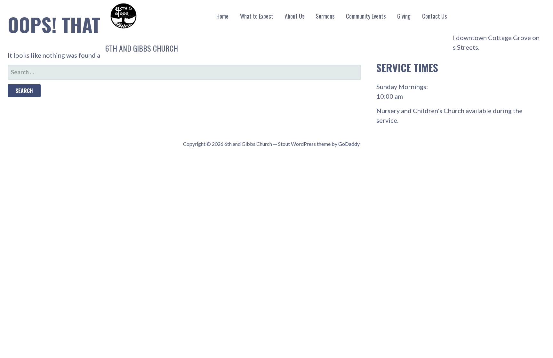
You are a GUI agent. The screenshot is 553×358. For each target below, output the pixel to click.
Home (222, 16)
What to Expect (256, 16)
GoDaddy (349, 144)
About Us (294, 16)
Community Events (366, 16)
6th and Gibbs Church (141, 48)
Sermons (325, 16)
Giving (404, 16)
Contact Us (434, 16)
